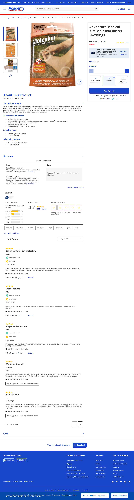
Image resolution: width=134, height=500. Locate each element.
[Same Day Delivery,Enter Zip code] (122, 81)
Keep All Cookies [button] (120, 496)
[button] (124, 53)
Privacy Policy (65, 495)
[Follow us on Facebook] (112, 481)
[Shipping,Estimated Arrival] (109, 81)
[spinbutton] (109, 71)
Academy (6, 18)
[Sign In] (117, 8)
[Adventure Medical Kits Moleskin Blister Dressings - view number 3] (10, 66)
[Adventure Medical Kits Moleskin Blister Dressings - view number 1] (10, 34)
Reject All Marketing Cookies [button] (95, 496)
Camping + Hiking (23, 18)
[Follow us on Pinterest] (129, 481)
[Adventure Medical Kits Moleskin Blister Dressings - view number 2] (10, 50)
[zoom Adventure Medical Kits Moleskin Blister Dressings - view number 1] (52, 54)
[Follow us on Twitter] (117, 481)
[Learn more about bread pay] (115, 98)
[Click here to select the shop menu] (4, 8)
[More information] (104, 41)
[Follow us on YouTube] (121, 481)
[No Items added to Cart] (129, 8)
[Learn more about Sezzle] (105, 98)
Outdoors (13, 18)
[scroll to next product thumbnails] (10, 75)
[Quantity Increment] (127, 71)
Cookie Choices (36, 496)
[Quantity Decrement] (91, 71)
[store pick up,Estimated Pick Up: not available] (95, 81)
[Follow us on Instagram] (125, 481)
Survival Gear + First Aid (50, 18)
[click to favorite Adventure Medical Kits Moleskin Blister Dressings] (79, 82)
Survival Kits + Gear (35, 18)
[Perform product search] (96, 9)
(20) (128, 42)
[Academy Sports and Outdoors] (16, 9)
